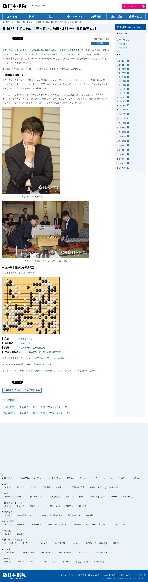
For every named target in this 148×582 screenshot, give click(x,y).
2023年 (122, 69)
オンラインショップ (101, 478)
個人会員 (7, 534)
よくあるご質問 (82, 562)
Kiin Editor (27, 543)
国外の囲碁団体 (65, 552)
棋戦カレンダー (96, 487)
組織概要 (7, 562)
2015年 (122, 101)
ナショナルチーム (37, 497)
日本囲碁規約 (113, 487)
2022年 (122, 73)
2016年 (122, 97)
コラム (136, 478)
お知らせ (123, 478)
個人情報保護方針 (110, 575)
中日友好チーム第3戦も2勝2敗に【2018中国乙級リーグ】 (37, 413)
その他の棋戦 (61, 487)
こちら (48, 364)
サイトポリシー (69, 575)
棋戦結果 (123, 48)
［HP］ (97, 497)
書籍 (104, 525)
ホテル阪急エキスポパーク (60, 54)
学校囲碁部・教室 (28, 552)
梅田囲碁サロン (74, 515)
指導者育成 (102, 543)
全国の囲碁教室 (59, 543)
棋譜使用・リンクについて (89, 575)
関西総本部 (57, 515)
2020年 (122, 81)
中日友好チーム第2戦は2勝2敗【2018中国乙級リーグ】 (37, 407)
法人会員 (20, 534)
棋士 (6, 493)
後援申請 (69, 506)
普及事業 (89, 543)
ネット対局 (53, 478)
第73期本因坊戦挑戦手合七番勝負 (68, 50)
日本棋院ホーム (8, 22)
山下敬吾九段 (37, 50)
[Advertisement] (130, 191)
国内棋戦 (20, 487)
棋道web (35, 525)
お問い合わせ (99, 562)
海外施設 (89, 515)
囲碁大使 (116, 543)
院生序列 (69, 497)
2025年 (122, 61)
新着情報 (7, 487)
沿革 (32, 562)
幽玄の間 (45, 358)
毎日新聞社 (97, 50)
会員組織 (8, 530)
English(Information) (40, 6)
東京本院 (7, 515)
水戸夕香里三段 (54, 352)
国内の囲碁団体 (47, 552)
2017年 (122, 93)
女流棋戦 (33, 487)
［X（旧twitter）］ (126, 497)
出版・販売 (9, 521)
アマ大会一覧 (55, 506)
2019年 (122, 85)
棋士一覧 (20, 497)
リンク (7, 549)
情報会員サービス (75, 478)
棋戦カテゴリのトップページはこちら (23, 390)
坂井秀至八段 (25, 343)
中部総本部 (43, 515)
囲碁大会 (20, 506)
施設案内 (8, 512)
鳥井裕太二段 (39, 348)
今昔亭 (63, 68)
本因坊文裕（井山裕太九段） (15, 50)
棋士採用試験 (55, 497)
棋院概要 (8, 558)
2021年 (122, 77)
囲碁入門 (8, 478)
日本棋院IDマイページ (29, 478)
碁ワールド (21, 525)
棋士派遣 (82, 506)
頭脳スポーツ (82, 552)
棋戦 (18, 22)
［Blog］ (103, 497)
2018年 (122, 89)
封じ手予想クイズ (37, 370)
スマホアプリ (42, 543)
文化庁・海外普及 (100, 552)
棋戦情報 (100, 43)
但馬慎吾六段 (25, 348)
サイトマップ (140, 575)
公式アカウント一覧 (47, 562)
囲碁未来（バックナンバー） (85, 525)
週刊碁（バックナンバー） (57, 525)
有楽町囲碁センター (25, 515)
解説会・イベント (37, 506)
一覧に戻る (11, 400)
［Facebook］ (113, 497)
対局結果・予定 (78, 487)
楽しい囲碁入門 (10, 543)
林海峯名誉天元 (26, 339)
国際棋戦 (46, 487)
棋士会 (81, 497)
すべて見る (124, 40)
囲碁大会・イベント (13, 503)
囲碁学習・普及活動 (13, 540)
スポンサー (65, 562)
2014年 (122, 105)
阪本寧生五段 (31, 352)
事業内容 (20, 562)
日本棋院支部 (9, 552)
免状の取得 (75, 543)
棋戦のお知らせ (27, 22)
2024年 (122, 65)
